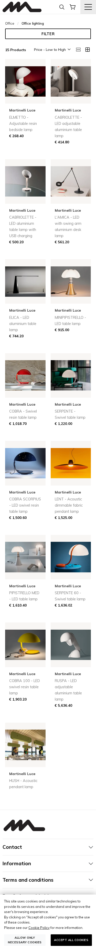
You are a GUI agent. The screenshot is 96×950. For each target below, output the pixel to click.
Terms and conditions (28, 880)
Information (17, 863)
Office (9, 23)
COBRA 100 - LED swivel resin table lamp (24, 686)
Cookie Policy (39, 928)
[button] (52, 50)
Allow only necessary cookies (25, 940)
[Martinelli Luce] (22, 7)
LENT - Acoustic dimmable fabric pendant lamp (69, 505)
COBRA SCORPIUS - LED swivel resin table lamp (25, 505)
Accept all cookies (71, 940)
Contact (12, 847)
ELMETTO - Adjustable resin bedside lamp (23, 123)
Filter (48, 34)
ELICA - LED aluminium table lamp (22, 323)
